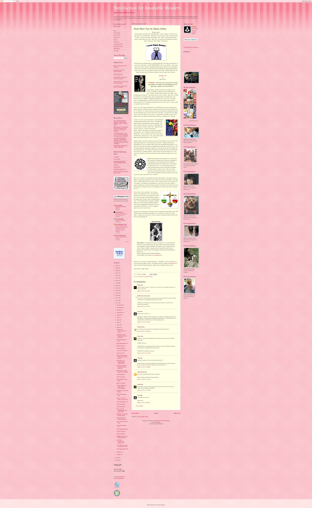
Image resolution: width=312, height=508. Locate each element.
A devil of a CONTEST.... (122, 350)
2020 (117, 280)
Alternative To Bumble (120, 220)
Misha (138, 285)
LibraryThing (117, 159)
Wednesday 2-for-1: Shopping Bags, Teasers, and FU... (121, 362)
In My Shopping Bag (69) (122, 449)
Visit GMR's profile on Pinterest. (191, 47)
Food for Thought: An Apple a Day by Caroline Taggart (121, 387)
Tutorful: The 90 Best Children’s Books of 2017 (121, 172)
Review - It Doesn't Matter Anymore (121, 237)
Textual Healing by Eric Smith (122, 379)
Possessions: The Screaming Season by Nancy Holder (122, 410)
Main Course (117, 37)
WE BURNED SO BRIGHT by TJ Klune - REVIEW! (121, 146)
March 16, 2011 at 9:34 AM (143, 322)
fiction (150, 276)
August (118, 315)
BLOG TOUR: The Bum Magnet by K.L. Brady (122, 371)
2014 (117, 295)
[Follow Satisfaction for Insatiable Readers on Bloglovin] (191, 40)
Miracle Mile (117, 48)
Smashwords (172, 263)
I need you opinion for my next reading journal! (121, 214)
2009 (117, 460)
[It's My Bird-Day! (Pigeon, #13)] (192, 112)
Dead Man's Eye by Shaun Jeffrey (122, 391)
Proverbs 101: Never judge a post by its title (122, 398)
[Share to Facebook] (155, 274)
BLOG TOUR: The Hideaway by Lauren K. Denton (120, 78)
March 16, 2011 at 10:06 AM (143, 331)
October (119, 310)
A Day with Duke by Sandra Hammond (121, 418)
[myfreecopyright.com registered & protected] (121, 478)
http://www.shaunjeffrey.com (155, 255)
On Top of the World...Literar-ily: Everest (121, 331)
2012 (117, 300)
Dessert (115, 39)
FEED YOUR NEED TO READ (124, 13)
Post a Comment (139, 406)
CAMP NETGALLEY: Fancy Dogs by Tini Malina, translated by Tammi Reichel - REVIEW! (121, 135)
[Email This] (150, 274)
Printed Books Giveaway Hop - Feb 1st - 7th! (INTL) (121, 86)
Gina (138, 311)
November (119, 307)
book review (143, 276)
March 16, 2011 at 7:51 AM (143, 306)
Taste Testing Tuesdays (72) (122, 340)
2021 (117, 278)
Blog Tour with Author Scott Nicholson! (120, 66)
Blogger (159, 422)
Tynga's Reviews (119, 212)
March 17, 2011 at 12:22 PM (143, 390)
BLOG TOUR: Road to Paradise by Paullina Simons (121, 82)
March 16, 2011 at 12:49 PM (143, 367)
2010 (117, 457)
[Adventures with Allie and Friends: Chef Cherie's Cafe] (189, 113)
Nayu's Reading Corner (121, 224)
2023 (117, 273)
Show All (126, 241)
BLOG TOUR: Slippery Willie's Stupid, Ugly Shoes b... (122, 357)
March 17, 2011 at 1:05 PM (143, 402)
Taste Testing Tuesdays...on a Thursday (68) (120, 441)
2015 (117, 293)
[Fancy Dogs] (189, 93)
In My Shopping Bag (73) (122, 343)
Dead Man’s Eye (162, 75)
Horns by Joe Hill (120, 353)
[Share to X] (153, 274)
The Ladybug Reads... (120, 235)
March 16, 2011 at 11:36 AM (143, 353)
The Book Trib (117, 167)
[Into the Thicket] (189, 107)
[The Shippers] (195, 98)
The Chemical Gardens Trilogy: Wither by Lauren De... (122, 367)
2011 (138, 276)
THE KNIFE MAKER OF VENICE (120, 207)
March (118, 327)
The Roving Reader (118, 74)
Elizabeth (139, 327)
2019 (117, 283)
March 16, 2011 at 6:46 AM (143, 291)
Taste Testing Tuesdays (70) (122, 394)
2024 (117, 270)
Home (156, 413)
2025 (117, 268)
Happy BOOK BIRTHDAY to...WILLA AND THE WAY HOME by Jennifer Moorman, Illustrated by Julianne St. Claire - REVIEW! (121, 140)
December (119, 305)
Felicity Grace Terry (142, 296)
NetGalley (116, 165)
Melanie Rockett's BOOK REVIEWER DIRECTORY (120, 162)
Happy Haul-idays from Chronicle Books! (119, 70)
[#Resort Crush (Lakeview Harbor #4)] (192, 93)
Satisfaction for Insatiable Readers (147, 7)
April (118, 325)
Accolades (116, 50)
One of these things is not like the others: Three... (122, 445)
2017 (117, 288)
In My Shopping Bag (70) (122, 429)
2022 (117, 275)
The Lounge (116, 42)
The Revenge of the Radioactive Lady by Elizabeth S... (122, 336)
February (119, 452)
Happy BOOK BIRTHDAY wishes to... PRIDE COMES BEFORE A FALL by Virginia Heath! (120, 123)
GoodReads (116, 157)
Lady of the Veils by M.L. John (122, 422)
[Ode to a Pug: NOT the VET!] (186, 112)
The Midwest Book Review (120, 169)
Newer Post (135, 413)
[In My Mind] (189, 103)
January (119, 454)
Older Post (177, 413)
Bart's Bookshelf (119, 219)
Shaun (139, 336)
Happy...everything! (121, 383)
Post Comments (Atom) (143, 416)
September (119, 312)
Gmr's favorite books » (193, 120)
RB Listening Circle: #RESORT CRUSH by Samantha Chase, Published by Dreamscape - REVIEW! (121, 129)
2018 (117, 285)
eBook (147, 276)
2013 (117, 298)
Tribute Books (140, 372)
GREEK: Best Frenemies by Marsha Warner (122, 437)
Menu (115, 30)
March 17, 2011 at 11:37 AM (143, 379)
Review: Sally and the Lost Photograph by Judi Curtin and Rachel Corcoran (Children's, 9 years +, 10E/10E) (121, 228)
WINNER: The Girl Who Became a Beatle (122, 414)
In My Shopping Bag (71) (122, 401)
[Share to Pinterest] (156, 274)
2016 (117, 290)
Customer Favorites (118, 44)
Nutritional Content (118, 46)
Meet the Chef (117, 33)
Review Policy (117, 35)
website (149, 263)
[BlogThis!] (152, 274)
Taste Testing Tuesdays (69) (122, 426)
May (118, 322)
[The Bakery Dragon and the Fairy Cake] (186, 118)
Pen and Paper (118, 205)
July (118, 317)
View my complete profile (194, 32)
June (118, 320)
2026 (117, 265)
